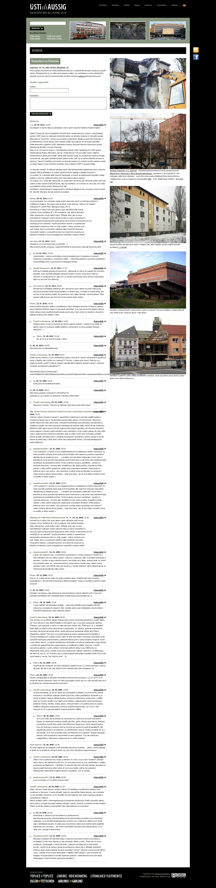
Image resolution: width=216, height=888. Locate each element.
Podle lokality (35, 38)
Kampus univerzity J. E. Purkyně (123, 171)
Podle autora (35, 36)
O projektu (161, 5)
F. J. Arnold (122, 247)
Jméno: (33, 87)
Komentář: (34, 96)
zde (111, 182)
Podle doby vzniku (54, 38)
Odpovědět (99, 125)
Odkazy (174, 5)
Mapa (137, 5)
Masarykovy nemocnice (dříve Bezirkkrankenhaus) (131, 173)
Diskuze (148, 5)
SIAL (150, 179)
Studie (127, 5)
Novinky (103, 5)
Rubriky (115, 5)
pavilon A (81, 76)
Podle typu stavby (54, 36)
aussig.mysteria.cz (162, 874)
